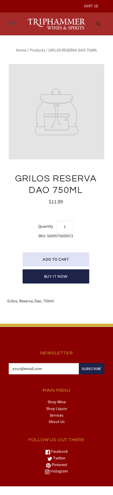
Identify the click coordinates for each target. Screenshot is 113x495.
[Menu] (12, 23)
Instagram (59, 471)
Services (56, 415)
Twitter (58, 458)
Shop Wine (57, 402)
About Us (57, 422)
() (91, 6)
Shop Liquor (56, 409)
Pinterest (59, 465)
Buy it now (56, 276)
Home (21, 50)
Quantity (45, 226)
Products (37, 50)
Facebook (59, 451)
